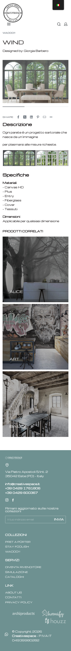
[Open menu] (9, 24)
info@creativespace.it (22, 484)
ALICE (16, 291)
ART (14, 359)
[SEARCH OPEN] (59, 24)
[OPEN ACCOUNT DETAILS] (66, 24)
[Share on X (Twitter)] (24, 117)
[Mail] (44, 117)
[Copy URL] (51, 117)
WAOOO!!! (9, 32)
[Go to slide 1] (12, 244)
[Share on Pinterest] (37, 117)
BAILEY (17, 426)
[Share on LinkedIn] (31, 117)
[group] (35, 269)
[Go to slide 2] (14, 244)
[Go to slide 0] (10, 244)
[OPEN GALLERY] (35, 81)
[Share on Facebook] (18, 117)
